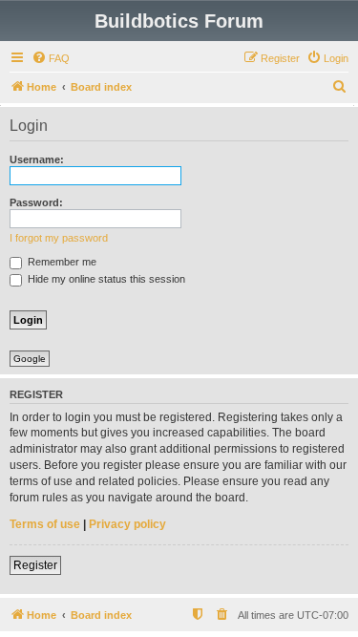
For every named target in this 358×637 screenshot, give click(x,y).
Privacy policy (127, 524)
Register (35, 565)
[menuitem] (51, 58)
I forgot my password (59, 238)
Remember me (60, 261)
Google (29, 358)
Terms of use (45, 524)
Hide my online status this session (105, 279)
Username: (37, 159)
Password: (36, 202)
